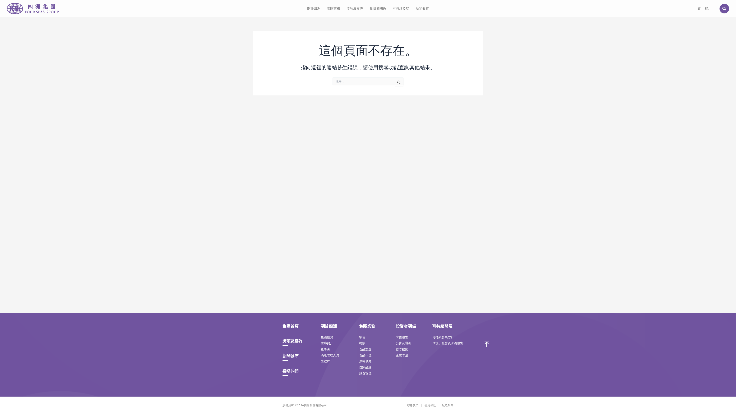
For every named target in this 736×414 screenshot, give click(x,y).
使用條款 (430, 405)
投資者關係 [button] (378, 8)
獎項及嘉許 (355, 8)
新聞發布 (422, 8)
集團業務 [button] (333, 8)
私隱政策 (447, 405)
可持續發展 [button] (401, 8)
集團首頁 (291, 326)
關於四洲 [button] (313, 8)
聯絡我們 (291, 370)
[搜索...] (724, 8)
